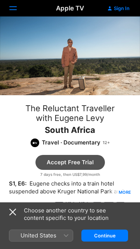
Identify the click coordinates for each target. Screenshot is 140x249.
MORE (125, 192)
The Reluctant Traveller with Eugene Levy (70, 113)
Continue (105, 236)
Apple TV (70, 8)
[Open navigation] (17, 8)
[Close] (12, 212)
